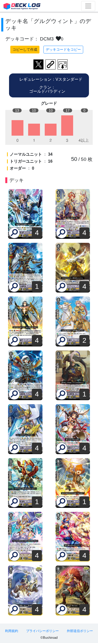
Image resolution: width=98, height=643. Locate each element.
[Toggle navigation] (88, 6)
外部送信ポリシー (80, 631)
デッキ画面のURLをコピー (50, 64)
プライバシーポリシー (42, 631)
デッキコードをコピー (63, 49)
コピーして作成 (25, 49)
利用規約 (11, 631)
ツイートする (38, 64)
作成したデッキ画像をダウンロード (63, 64)
